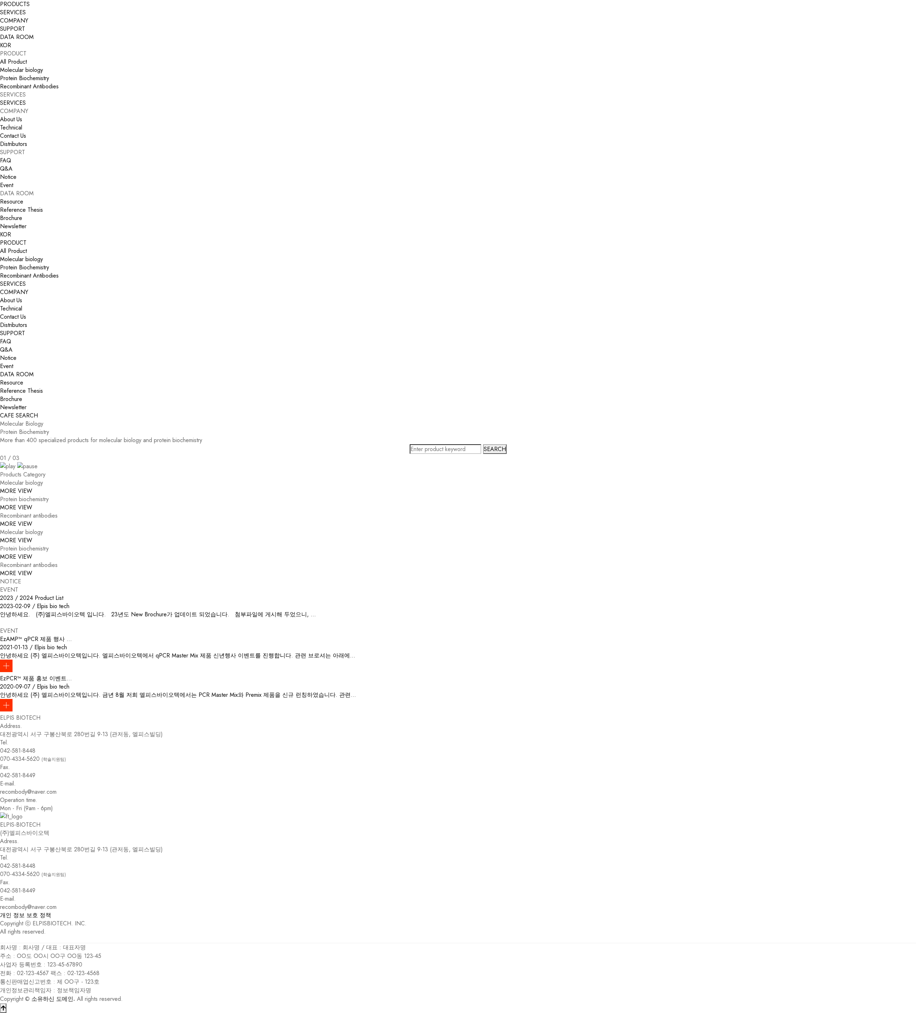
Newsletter (13, 226)
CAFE (7, 415)
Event (6, 185)
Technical (11, 127)
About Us (11, 119)
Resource (11, 201)
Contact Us (13, 136)
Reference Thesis (21, 210)
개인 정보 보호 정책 (25, 915)
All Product (13, 62)
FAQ (5, 160)
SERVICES (13, 103)
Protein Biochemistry (24, 78)
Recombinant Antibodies (29, 86)
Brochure (11, 218)
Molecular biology (21, 70)
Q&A (6, 169)
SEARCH (27, 415)
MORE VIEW (16, 491)
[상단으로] (3, 1008)
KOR (5, 45)
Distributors (13, 144)
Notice (8, 177)
